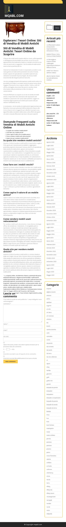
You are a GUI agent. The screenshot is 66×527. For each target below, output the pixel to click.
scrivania (49, 466)
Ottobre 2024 (51, 217)
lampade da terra (52, 408)
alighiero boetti (51, 292)
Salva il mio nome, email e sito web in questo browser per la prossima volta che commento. (21, 345)
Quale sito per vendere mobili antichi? (17, 138)
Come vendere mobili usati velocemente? (18, 136)
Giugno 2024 (50, 231)
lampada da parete (52, 387)
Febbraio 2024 (51, 244)
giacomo (49, 374)
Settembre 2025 (51, 179)
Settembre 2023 (51, 261)
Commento (7, 304)
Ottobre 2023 (51, 258)
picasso (49, 449)
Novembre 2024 (51, 214)
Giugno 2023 (50, 272)
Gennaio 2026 (51, 166)
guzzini (49, 384)
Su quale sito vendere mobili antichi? (17, 130)
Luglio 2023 (50, 268)
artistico (49, 319)
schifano (49, 462)
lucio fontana (50, 425)
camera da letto (51, 329)
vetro (48, 510)
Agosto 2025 (50, 183)
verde (48, 507)
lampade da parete (52, 401)
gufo (48, 377)
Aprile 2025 (50, 197)
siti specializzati (13, 285)
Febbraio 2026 (51, 162)
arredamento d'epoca (22, 275)
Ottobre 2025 (51, 176)
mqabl (49, 96)
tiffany (48, 486)
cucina (48, 340)
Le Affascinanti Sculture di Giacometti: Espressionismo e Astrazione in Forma (53, 48)
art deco (49, 312)
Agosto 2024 (50, 224)
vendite (49, 503)
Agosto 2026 (50, 142)
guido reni (49, 380)
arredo (49, 309)
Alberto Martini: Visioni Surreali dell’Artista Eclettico (53, 78)
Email (5, 330)
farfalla (49, 370)
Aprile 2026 (50, 156)
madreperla (50, 428)
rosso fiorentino (51, 456)
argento (49, 305)
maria (48, 432)
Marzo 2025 (50, 200)
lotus (48, 415)
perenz (49, 439)
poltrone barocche (36, 279)
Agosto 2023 (50, 265)
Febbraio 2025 (51, 203)
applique (49, 302)
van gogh (49, 500)
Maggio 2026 (50, 152)
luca (48, 418)
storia (48, 476)
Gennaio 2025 (51, 207)
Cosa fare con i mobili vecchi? (14, 132)
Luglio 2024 (50, 227)
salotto (49, 459)
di (47, 360)
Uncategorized (51, 496)
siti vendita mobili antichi (25, 285)
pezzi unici (27, 279)
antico (48, 299)
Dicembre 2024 (51, 210)
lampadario (50, 394)
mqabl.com (14, 16)
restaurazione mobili (32, 283)
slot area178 (51, 113)
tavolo (48, 479)
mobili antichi (35, 277)
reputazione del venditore (17, 283)
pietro (48, 452)
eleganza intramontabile (23, 277)
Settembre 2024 (51, 220)
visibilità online (27, 287)
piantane (49, 445)
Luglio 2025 (50, 186)
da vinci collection (52, 357)
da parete (49, 343)
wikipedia (49, 514)
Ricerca (49, 24)
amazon (49, 295)
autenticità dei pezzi (35, 275)
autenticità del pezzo (9, 277)
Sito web (6, 336)
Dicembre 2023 (51, 251)
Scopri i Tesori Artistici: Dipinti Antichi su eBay (28, 293)
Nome (5, 324)
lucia (48, 421)
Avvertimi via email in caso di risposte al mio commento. (19, 354)
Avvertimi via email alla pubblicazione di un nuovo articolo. (20, 358)
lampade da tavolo (52, 404)
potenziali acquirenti (9, 281)
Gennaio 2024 (51, 248)
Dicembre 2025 (51, 169)
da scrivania (50, 346)
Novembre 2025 (51, 173)
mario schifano (51, 435)
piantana (49, 442)
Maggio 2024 (50, 234)
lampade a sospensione (54, 398)
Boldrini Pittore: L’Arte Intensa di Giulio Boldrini (54, 55)
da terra (49, 353)
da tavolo (49, 350)
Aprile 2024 (50, 237)
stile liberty (50, 473)
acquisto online (10, 275)
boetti (48, 326)
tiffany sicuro (50, 493)
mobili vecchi (19, 279)
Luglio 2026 (50, 145)
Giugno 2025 (50, 190)
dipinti (48, 363)
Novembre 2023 (51, 254)
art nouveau (50, 316)
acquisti (49, 288)
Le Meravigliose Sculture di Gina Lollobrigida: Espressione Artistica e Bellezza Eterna (53, 63)
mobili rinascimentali (9, 279)
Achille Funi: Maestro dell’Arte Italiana (53, 71)
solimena (49, 469)
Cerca (57, 28)
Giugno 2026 (50, 149)
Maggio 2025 (50, 193)
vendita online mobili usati (15, 287)
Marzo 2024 (50, 241)
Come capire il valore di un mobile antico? (18, 134)
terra (48, 483)
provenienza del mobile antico (24, 281)
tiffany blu (49, 490)
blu (47, 323)
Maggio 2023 (50, 275)
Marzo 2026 (50, 159)
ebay (48, 367)
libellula (49, 411)
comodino (49, 336)
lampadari (49, 391)
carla (48, 333)
